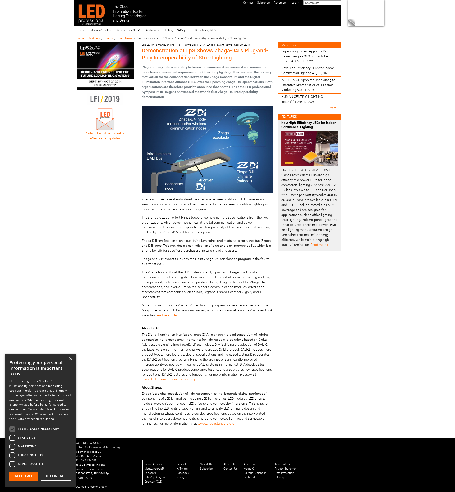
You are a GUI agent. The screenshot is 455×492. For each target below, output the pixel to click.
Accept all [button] (24, 476)
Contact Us (230, 468)
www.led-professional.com (90, 486)
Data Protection (284, 472)
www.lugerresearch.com (89, 469)
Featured (249, 477)
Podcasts (152, 30)
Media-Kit (249, 468)
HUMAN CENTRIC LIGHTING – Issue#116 (303, 99)
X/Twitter (182, 468)
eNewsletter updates (105, 138)
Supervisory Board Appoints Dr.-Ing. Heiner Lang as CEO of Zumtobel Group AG (307, 56)
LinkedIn (182, 464)
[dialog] (40, 420)
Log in (295, 2)
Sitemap (280, 477)
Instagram (183, 477)
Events (108, 38)
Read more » (319, 244)
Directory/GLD (205, 30)
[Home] (91, 11)
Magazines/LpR (128, 30)
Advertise (249, 464)
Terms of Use (283, 464)
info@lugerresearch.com (89, 464)
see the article (166, 315)
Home (80, 30)
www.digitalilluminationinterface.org (168, 379)
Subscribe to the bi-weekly (105, 133)
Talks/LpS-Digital (177, 30)
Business (94, 38)
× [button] (70, 359)
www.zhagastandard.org (216, 423)
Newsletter (207, 464)
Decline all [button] (55, 476)
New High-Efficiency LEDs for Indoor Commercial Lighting (307, 70)
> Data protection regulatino (34, 419)
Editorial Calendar (255, 472)
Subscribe (206, 468)
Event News (124, 38)
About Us (229, 464)
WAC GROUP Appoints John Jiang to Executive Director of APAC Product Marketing (308, 85)
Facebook (183, 472)
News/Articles (101, 30)
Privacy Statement (286, 468)
